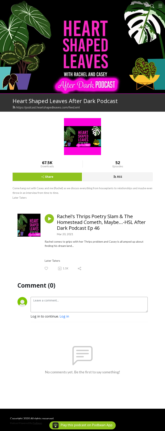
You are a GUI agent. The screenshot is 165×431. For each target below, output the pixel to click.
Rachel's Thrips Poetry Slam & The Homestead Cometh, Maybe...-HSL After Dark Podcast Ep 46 (101, 222)
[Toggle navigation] (160, 5)
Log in (64, 316)
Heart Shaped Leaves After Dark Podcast (65, 101)
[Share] (79, 269)
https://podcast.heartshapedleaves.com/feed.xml (48, 107)
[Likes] (46, 268)
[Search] (152, 6)
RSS (119, 177)
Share (49, 177)
